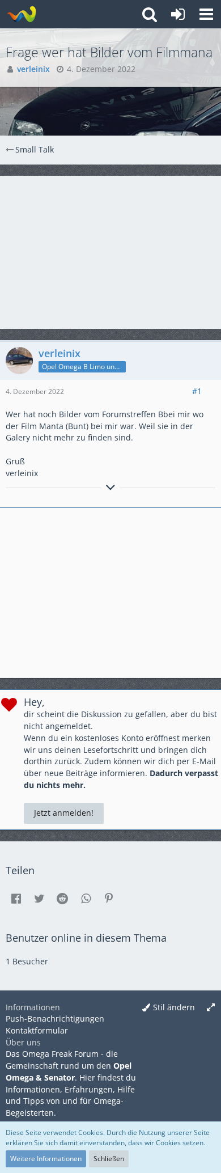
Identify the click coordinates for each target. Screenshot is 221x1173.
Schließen (109, 1158)
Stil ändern (174, 1007)
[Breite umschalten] (210, 1008)
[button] (206, 14)
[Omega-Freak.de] (21, 14)
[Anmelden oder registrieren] (178, 14)
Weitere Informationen (46, 1158)
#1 (197, 391)
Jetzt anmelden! (64, 812)
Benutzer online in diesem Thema (86, 938)
